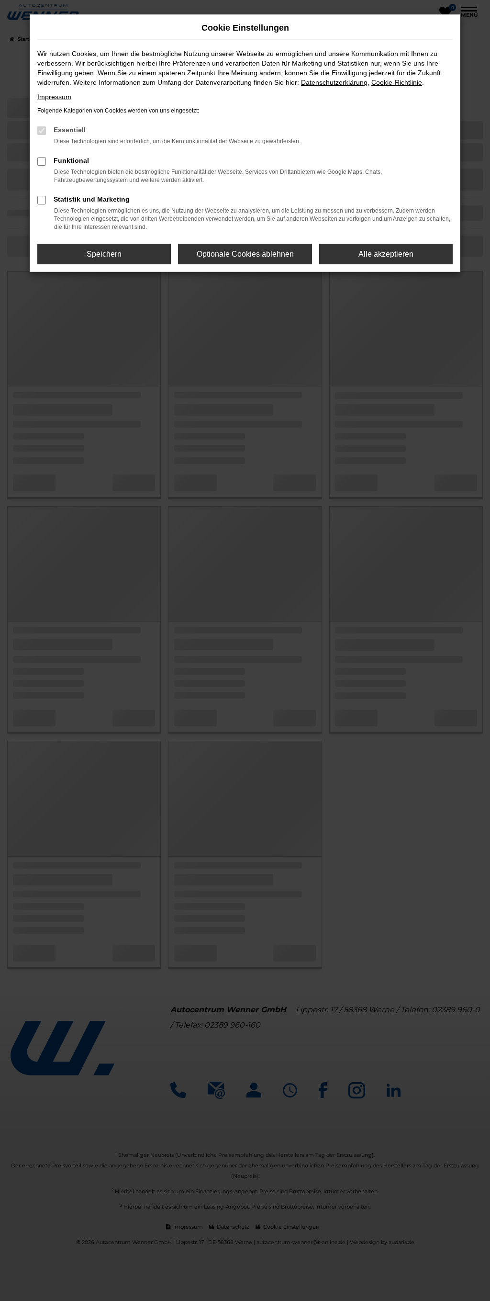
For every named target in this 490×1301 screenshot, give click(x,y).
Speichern (104, 254)
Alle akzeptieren (385, 254)
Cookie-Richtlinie (396, 82)
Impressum (54, 97)
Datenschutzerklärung (334, 82)
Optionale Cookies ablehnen (245, 254)
